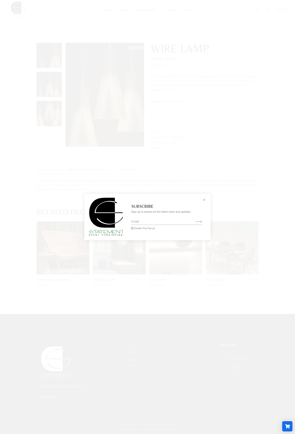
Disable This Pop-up (144, 228)
